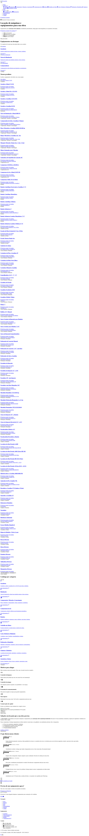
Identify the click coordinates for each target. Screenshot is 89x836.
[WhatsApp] (2, 796)
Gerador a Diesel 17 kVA (7, 84)
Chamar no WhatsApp (6, 791)
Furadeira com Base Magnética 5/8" (10, 385)
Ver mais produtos (4, 572)
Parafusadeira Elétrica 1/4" (8, 429)
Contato (4, 15)
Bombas (45, 7)
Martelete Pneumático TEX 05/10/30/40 (11, 407)
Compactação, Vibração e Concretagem (24, 7)
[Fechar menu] (1, 2)
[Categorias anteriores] (1, 579)
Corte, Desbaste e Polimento (64, 7)
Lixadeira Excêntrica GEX (8, 289)
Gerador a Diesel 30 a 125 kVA (9, 91)
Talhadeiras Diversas (6, 561)
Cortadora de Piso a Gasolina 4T (9, 253)
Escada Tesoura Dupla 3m (8, 238)
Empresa (5, 14)
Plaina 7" (3, 304)
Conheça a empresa (5, 729)
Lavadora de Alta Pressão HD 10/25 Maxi (12, 458)
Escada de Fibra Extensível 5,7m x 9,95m (12, 231)
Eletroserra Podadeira (6, 503)
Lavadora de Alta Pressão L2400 (9, 444)
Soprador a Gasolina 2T (7, 495)
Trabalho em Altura (53, 7)
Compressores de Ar (38, 7)
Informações (16, 11)
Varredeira (3, 510)
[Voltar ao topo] (2, 834)
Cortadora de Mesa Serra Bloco (9, 260)
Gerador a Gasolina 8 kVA (8, 106)
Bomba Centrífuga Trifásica (8, 201)
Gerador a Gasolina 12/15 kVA (9, 98)
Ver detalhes (11, 86)
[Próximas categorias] (3, 579)
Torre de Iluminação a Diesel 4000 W (10, 113)
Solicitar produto (5, 86)
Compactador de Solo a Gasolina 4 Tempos (12, 121)
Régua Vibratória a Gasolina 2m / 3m (11, 135)
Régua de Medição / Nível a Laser (9, 532)
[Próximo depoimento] (1, 779)
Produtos (5, 5)
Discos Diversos (5, 547)
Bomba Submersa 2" (6, 209)
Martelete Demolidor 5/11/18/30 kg (10, 392)
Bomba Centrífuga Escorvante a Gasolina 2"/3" (13, 187)
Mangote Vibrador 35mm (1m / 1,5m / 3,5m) (12, 143)
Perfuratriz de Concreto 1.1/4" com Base (11, 348)
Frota (4, 9)
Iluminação (12, 7)
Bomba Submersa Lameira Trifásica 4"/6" (12, 223)
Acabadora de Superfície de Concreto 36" (12, 157)
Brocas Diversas (5, 539)
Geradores (6, 7)
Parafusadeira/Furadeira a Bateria (10, 436)
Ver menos (12, 572)
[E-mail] (3, 796)
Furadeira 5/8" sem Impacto (8, 378)
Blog (4, 10)
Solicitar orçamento (5, 17)
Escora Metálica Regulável (8, 525)
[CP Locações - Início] (4, 1)
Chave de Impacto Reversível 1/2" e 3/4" (11, 422)
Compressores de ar (7, 818)
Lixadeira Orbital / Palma (7, 297)
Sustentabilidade (6, 13)
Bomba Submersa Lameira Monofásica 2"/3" (13, 216)
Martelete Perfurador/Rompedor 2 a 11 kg (12, 400)
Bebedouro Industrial (6, 517)
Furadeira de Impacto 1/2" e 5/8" (9, 370)
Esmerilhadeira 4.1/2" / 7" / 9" (9, 275)
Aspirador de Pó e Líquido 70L (9, 481)
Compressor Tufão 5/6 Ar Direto (9, 179)
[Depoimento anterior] (1, 778)
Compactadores (6, 816)
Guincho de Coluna (6, 245)
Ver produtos (12, 30)
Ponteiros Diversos (5, 554)
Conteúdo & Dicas (8, 11)
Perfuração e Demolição (76, 7)
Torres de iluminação (7, 814)
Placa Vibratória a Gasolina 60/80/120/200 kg (13, 128)
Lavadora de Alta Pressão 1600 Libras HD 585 (13, 451)
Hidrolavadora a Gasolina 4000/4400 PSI (12, 473)
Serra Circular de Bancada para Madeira (12, 319)
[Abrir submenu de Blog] (8, 10)
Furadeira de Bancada (7, 363)
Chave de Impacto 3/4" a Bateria (9, 414)
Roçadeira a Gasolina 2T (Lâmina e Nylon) (12, 488)
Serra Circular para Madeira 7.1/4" (10, 326)
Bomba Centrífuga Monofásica (9, 194)
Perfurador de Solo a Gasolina (9, 356)
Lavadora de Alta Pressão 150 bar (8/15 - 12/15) (13, 466)
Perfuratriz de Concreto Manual (9, 341)
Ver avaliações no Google (6, 780)
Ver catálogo (3, 79)
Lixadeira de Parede (6, 282)
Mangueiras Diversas (6, 569)
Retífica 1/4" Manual (6, 312)
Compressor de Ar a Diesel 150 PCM (10, 172)
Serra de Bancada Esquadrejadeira (10, 334)
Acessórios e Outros (12, 8)
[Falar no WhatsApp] (1, 834)
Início (4, 4)
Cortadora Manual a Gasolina (9, 267)
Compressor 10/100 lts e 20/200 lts (10, 165)
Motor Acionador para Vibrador (9, 150)
